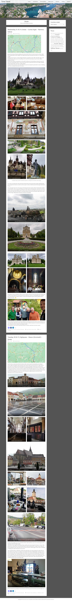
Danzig (61, 33)
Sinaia (35, 329)
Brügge (54, 33)
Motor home (50, 1)
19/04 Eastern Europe (12, 329)
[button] (9, 328)
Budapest (58, 33)
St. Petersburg (52, 45)
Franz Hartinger (17, 33)
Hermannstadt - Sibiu (53, 38)
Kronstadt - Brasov (29, 592)
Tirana (51, 46)
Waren (63, 46)
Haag (58, 37)
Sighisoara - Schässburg (37, 592)
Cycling (63, 1)
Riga (51, 42)
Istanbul (57, 38)
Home (29, 1)
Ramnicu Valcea (31, 329)
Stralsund (58, 45)
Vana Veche (60, 46)
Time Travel (5, 2)
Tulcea (58, 46)
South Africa (58, 44)
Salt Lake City (53, 42)
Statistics (69, 1)
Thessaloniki (61, 45)
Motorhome (18, 329)
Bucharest (56, 33)
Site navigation (43, 1)
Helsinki (61, 37)
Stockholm (55, 45)
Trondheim (55, 46)
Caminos (57, 1)
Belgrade (52, 33)
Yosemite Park (61, 48)
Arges (27, 329)
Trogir (53, 46)
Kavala (59, 38)
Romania (22, 329)
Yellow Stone (55, 48)
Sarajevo (56, 42)
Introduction (35, 1)
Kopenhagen (61, 38)
